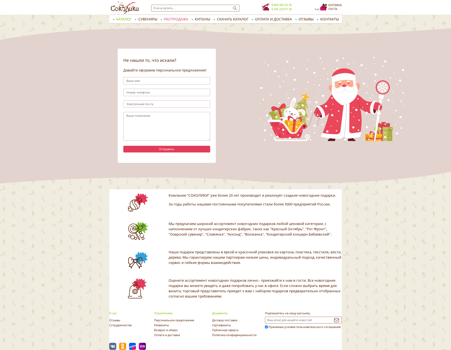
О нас (113, 313)
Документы (220, 313)
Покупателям (163, 313)
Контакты (329, 19)
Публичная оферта (225, 330)
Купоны (202, 19)
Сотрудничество (120, 325)
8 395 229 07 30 (281, 9)
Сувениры (147, 19)
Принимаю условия (304, 327)
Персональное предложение (174, 320)
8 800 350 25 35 (281, 5)
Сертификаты (221, 325)
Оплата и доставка (273, 19)
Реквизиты (161, 325)
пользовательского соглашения (318, 327)
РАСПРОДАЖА (176, 19)
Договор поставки (224, 320)
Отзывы (306, 19)
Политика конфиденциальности (234, 335)
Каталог (124, 19)
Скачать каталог (232, 19)
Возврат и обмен (166, 330)
